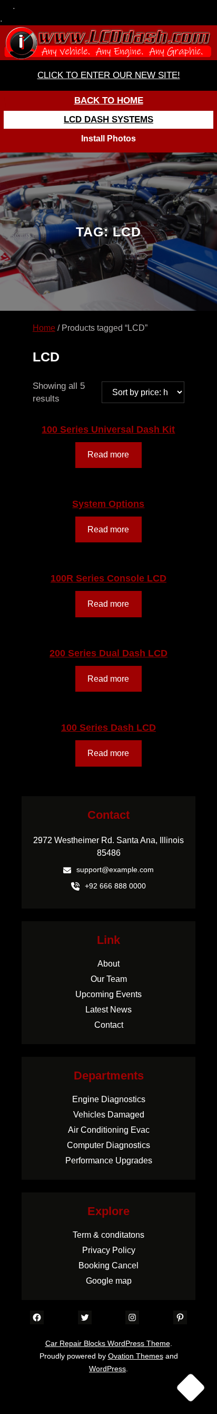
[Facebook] (37, 1317)
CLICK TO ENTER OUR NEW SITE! (108, 75)
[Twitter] (85, 1317)
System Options (108, 504)
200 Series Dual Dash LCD (108, 653)
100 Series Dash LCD (108, 727)
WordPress (107, 1368)
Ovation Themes (135, 1356)
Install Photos (108, 138)
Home (44, 327)
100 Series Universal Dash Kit (108, 429)
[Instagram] (132, 1317)
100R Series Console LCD (108, 578)
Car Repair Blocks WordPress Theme (107, 1343)
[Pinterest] (180, 1317)
